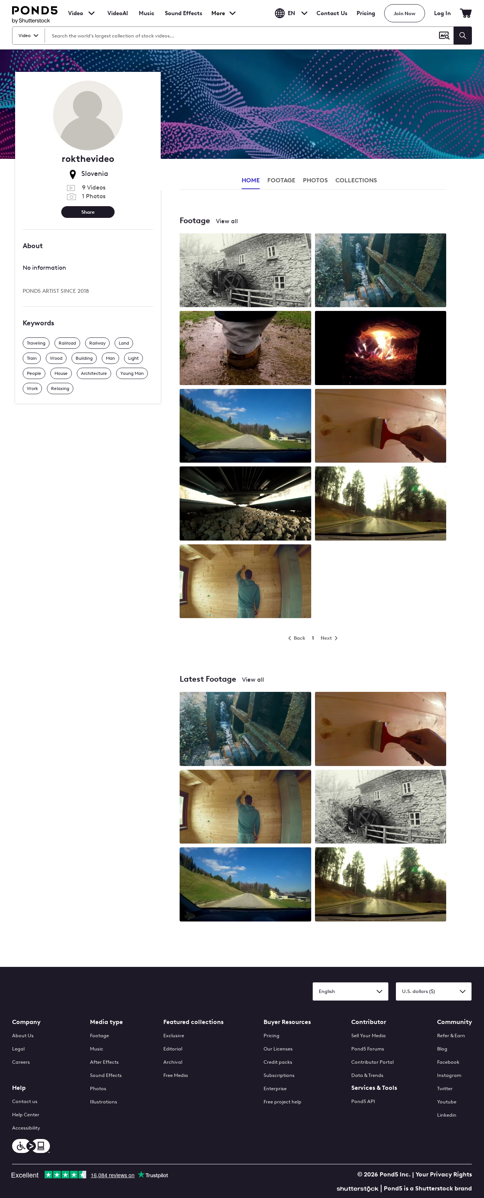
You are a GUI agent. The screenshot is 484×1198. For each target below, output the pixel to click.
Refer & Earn (451, 1035)
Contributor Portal (372, 1062)
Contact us (24, 1101)
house (61, 373)
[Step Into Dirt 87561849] (245, 348)
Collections (356, 180)
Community (454, 1022)
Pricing (366, 13)
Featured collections (193, 1022)
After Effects (104, 1062)
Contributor (368, 1022)
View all (227, 221)
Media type (106, 1022)
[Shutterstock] (359, 1188)
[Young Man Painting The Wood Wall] (245, 807)
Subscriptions (279, 1075)
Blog (442, 1049)
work (32, 388)
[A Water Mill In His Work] (245, 729)
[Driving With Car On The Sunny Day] (245, 885)
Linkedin (446, 1115)
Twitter (445, 1088)
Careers (21, 1062)
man (110, 358)
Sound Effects (183, 18)
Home (251, 180)
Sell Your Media (368, 1035)
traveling (36, 343)
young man (132, 373)
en (291, 13)
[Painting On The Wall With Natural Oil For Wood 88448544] (381, 426)
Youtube (446, 1102)
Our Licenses (278, 1049)
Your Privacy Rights (444, 1174)
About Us (23, 1035)
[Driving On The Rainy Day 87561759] (381, 504)
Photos (98, 1088)
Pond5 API (363, 1101)
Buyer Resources (287, 1022)
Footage (99, 1035)
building (84, 358)
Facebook (448, 1062)
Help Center (25, 1114)
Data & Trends (367, 1075)
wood (56, 358)
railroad (67, 343)
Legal (18, 1049)
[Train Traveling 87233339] (245, 504)
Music (96, 1049)
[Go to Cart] (466, 13)
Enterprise (275, 1088)
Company (26, 1022)
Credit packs (278, 1062)
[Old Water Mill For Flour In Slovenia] (381, 807)
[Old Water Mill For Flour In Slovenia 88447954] (245, 271)
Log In (442, 13)
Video (75, 13)
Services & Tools (374, 1087)
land (124, 343)
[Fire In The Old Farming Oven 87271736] (381, 348)
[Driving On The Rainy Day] (381, 885)
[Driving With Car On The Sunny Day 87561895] (245, 426)
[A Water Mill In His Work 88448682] (381, 271)
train (32, 358)
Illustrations (103, 1102)
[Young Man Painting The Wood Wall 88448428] (245, 582)
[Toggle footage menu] (91, 13)
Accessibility (26, 1128)
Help (19, 1087)
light (133, 358)
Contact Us (331, 13)
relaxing (60, 388)
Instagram (449, 1075)
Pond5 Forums (367, 1049)
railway (97, 343)
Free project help (282, 1102)
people (34, 373)
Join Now (405, 13)
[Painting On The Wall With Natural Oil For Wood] (381, 729)
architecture (94, 373)
